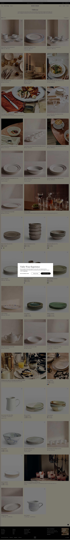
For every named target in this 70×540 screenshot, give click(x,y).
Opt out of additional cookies (24, 273)
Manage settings (35, 273)
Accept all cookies (45, 273)
